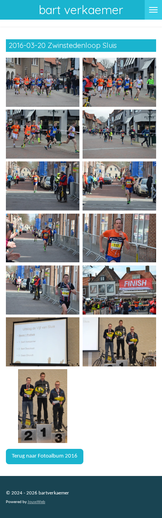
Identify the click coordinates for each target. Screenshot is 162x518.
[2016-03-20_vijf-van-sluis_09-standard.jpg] (42, 290)
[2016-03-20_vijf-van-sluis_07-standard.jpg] (42, 238)
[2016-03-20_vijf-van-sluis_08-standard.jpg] (119, 238)
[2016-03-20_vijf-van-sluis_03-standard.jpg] (42, 134)
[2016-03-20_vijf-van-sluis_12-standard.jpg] (119, 342)
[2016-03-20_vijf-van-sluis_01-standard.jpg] (42, 82)
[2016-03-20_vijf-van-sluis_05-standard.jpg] (42, 186)
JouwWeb (36, 502)
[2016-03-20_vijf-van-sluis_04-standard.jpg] (119, 134)
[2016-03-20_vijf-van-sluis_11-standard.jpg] (42, 342)
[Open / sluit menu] (153, 10)
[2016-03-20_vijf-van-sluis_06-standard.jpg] (119, 186)
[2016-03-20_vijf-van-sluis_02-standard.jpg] (119, 82)
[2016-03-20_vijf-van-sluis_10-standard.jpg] (119, 290)
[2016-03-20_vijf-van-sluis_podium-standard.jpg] (42, 406)
